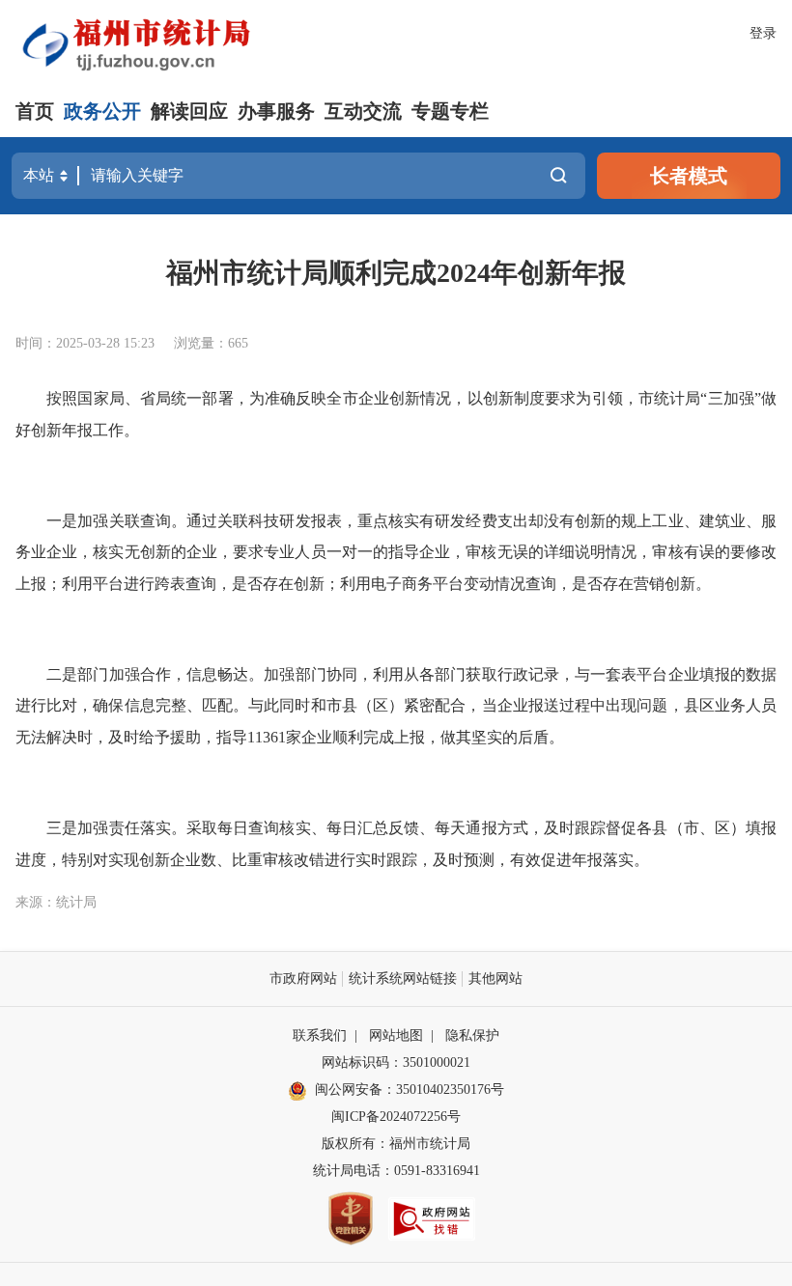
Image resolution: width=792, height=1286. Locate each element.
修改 (761, 552)
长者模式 (688, 175)
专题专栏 (450, 111)
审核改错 (294, 860)
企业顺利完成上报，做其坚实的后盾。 (432, 737)
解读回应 (189, 111)
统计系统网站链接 (403, 978)
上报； (38, 583)
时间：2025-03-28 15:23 (85, 343)
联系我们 (320, 1035)
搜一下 (558, 175)
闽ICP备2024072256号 (396, 1116)
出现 (621, 705)
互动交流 (363, 111)
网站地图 (396, 1035)
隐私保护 (472, 1035)
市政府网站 (303, 978)
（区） (380, 705)
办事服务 (276, 111)
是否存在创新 (278, 583)
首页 (34, 111)
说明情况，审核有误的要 (660, 552)
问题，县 (667, 705)
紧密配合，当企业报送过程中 (505, 705)
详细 (559, 552)
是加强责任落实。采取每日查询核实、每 (202, 828)
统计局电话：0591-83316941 (396, 1170)
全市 (341, 398)
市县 (341, 705)
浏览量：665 (211, 343)
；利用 (348, 583)
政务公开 (102, 111)
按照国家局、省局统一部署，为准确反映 (186, 398)
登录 (763, 33)
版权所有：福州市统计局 (396, 1143)
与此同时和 (286, 705)
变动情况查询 (510, 583)
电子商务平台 (417, 583)
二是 (61, 674)
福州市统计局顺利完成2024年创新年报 (396, 273)
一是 (61, 521)
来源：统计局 (56, 902)
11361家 (274, 737)
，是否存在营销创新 (625, 583)
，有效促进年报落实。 (572, 860)
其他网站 (495, 978)
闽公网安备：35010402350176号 (409, 1089)
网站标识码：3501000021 (396, 1062)
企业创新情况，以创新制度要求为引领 (490, 398)
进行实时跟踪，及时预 (402, 860)
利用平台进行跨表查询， (147, 583)
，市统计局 (662, 398)
